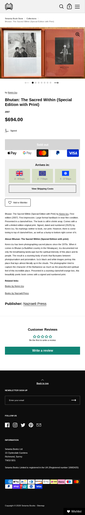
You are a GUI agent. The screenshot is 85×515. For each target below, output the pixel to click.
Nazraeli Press (34, 304)
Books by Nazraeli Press (17, 293)
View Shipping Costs (42, 189)
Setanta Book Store (14, 18)
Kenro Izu (64, 214)
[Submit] (73, 400)
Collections (31, 18)
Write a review (42, 350)
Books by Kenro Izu (14, 286)
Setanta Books (28, 506)
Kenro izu (12, 92)
